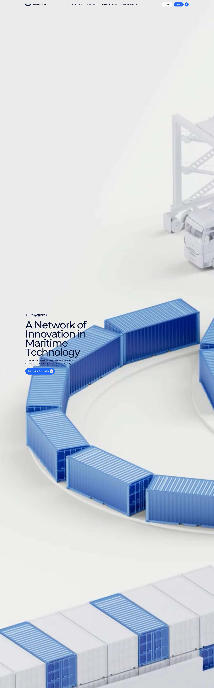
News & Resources (129, 4)
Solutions (92, 6)
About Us (74, 6)
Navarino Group (109, 4)
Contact (179, 4)
